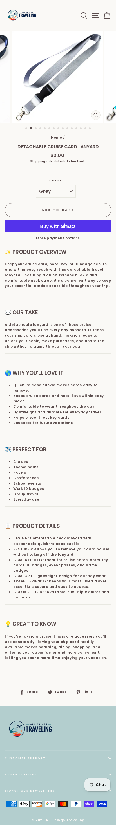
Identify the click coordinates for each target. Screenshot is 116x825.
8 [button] (58, 128)
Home (56, 137)
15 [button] (90, 128)
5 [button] (45, 128)
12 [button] (76, 128)
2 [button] (31, 128)
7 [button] (54, 128)
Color (55, 180)
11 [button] (72, 128)
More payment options (58, 238)
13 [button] (81, 128)
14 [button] (85, 128)
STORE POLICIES (21, 774)
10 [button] (67, 128)
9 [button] (63, 128)
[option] (58, 77)
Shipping (37, 161)
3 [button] (36, 128)
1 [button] (26, 128)
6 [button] (49, 128)
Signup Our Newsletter (30, 790)
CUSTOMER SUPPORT (25, 758)
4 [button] (40, 128)
